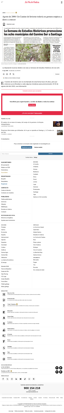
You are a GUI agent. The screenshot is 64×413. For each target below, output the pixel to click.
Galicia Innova (37, 255)
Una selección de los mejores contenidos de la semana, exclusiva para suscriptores (23, 305)
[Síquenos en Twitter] (7, 379)
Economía (4, 232)
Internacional (4, 237)
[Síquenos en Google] (34, 379)
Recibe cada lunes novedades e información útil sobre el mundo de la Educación (22, 311)
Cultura (3, 247)
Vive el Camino (37, 250)
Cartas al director (6, 190)
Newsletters (4, 181)
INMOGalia (4, 206)
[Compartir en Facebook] (10, 74)
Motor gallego (5, 286)
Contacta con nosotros (7, 192)
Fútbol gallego (5, 284)
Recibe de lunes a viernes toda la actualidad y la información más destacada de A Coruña (24, 335)
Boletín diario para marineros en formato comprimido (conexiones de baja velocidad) (23, 322)
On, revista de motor (38, 270)
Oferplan (3, 204)
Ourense (35, 187)
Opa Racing (4, 274)
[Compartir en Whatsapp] (3, 74)
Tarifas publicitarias (6, 199)
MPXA (57, 397)
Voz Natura (45, 397)
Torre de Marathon (6, 269)
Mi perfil (3, 179)
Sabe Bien (36, 229)
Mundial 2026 (5, 266)
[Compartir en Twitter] (13, 74)
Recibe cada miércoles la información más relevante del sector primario (20, 317)
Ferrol (35, 179)
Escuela (35, 267)
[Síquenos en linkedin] (16, 379)
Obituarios (4, 257)
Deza (34, 176)
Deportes (3, 242)
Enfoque (35, 247)
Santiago (35, 192)
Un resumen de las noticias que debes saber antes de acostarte (19, 299)
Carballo (35, 174)
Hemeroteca (4, 170)
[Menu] (2, 2)
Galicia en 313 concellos (40, 197)
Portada (3, 227)
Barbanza (36, 171)
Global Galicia (37, 232)
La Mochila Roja (37, 252)
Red (34, 239)
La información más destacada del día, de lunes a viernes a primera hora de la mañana (23, 293)
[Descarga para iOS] (57, 367)
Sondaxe (35, 397)
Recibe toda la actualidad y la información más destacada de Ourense (20, 358)
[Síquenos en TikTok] (25, 379)
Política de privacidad (19, 411)
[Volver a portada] (32, 2)
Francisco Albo (11, 24)
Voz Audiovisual (24, 397)
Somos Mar (4, 255)
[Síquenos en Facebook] (3, 379)
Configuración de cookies (50, 411)
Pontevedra (36, 189)
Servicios (3, 201)
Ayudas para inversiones (8, 220)
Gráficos (3, 250)
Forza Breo (4, 281)
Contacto (3, 211)
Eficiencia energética (7, 217)
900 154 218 (32, 388)
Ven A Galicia (37, 245)
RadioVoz (30, 397)
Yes (34, 264)
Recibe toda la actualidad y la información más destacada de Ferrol (20, 340)
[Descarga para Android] (60, 367)
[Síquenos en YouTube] (20, 379)
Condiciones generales (38, 411)
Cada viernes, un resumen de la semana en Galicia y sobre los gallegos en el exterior (23, 329)
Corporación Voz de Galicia (7, 397)
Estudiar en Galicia (38, 234)
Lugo (34, 184)
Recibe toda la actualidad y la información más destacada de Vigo (19, 353)
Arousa (35, 169)
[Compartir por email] (7, 74)
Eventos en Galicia (6, 209)
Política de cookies (29, 411)
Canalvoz (40, 397)
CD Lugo (3, 276)
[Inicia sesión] (61, 2)
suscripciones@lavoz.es (32, 391)
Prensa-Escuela (52, 397)
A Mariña (35, 166)
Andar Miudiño (5, 279)
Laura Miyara (4, 126)
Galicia (3, 229)
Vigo (34, 194)
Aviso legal (11, 411)
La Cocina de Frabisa (39, 237)
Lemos (35, 181)
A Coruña (35, 164)
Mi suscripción (5, 165)
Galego (35, 157)
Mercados (36, 259)
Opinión (3, 239)
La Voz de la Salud (38, 227)
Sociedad (4, 245)
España (3, 234)
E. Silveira (3, 134)
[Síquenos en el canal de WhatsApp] (29, 379)
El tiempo (3, 262)
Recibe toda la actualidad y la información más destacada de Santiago (20, 347)
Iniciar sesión (38, 147)
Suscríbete (32, 105)
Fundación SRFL (17, 397)
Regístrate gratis (27, 147)
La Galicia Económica (7, 260)
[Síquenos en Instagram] (12, 379)
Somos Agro (4, 252)
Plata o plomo (37, 242)
